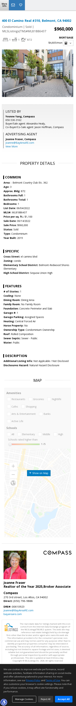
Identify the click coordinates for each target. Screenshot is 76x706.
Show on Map (40, 473)
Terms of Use (53, 680)
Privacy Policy (33, 680)
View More (11, 146)
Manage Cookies (24, 699)
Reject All (45, 699)
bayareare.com (13, 614)
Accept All (64, 699)
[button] (4, 702)
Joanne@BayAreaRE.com (19, 142)
